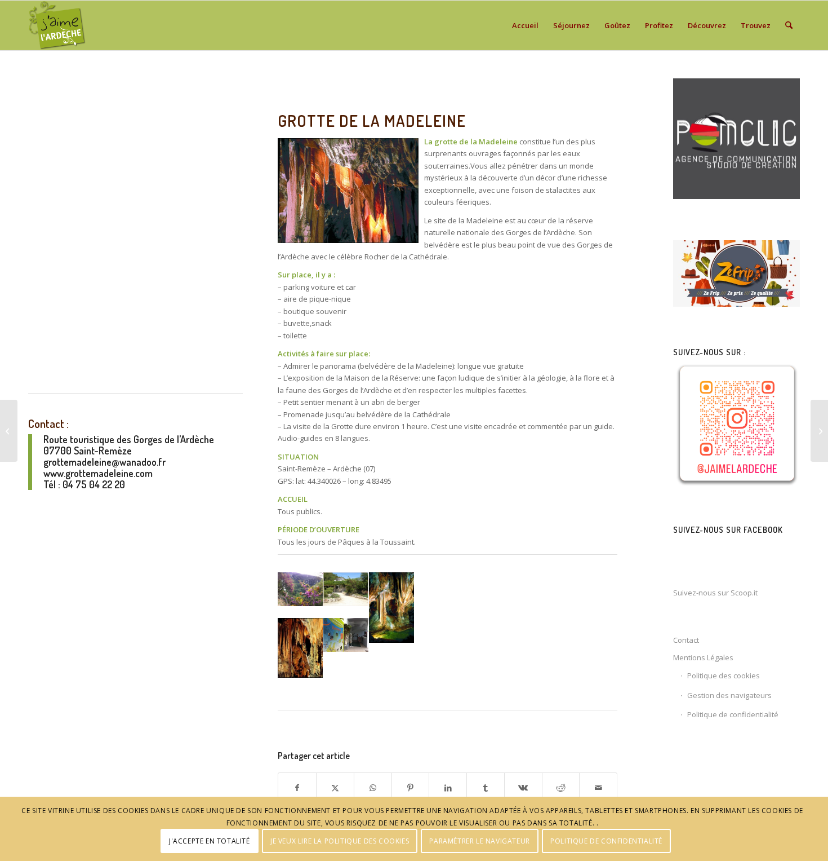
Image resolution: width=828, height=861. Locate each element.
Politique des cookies (723, 675)
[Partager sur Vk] (523, 787)
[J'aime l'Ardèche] (57, 25)
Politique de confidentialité (732, 714)
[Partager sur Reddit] (561, 787)
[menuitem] (525, 25)
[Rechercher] (789, 25)
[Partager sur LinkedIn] (447, 787)
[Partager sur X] (335, 787)
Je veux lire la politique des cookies (339, 841)
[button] (300, 594)
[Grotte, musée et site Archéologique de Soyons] (819, 431)
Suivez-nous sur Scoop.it (715, 593)
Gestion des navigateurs (729, 695)
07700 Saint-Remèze (87, 450)
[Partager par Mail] (598, 787)
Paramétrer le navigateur (479, 841)
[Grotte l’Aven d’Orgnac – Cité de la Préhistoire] (8, 431)
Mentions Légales (703, 657)
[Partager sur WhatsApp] (372, 787)
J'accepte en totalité (209, 841)
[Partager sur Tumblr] (485, 787)
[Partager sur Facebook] (297, 787)
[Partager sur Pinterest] (410, 787)
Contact (686, 640)
